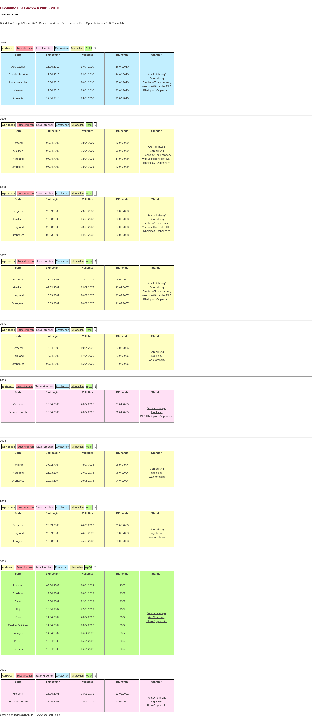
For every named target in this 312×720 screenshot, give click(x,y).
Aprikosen (8, 48)
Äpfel (89, 48)
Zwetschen (62, 124)
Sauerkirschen (43, 48)
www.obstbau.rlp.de (48, 715)
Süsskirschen (24, 48)
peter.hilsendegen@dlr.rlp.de (16, 715)
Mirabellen (77, 48)
